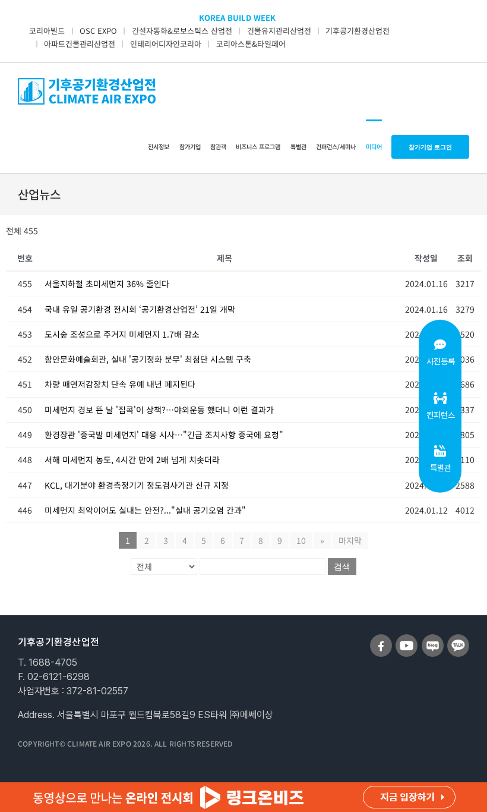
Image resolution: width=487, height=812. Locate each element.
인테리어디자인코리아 (165, 43)
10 (301, 540)
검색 (342, 566)
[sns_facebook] (381, 639)
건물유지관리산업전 (279, 30)
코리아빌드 (47, 30)
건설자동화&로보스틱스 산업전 (182, 30)
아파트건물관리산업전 (79, 43)
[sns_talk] (458, 639)
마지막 (350, 540)
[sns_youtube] (407, 639)
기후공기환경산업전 (357, 30)
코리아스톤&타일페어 (251, 43)
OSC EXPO (98, 30)
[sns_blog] (433, 639)
